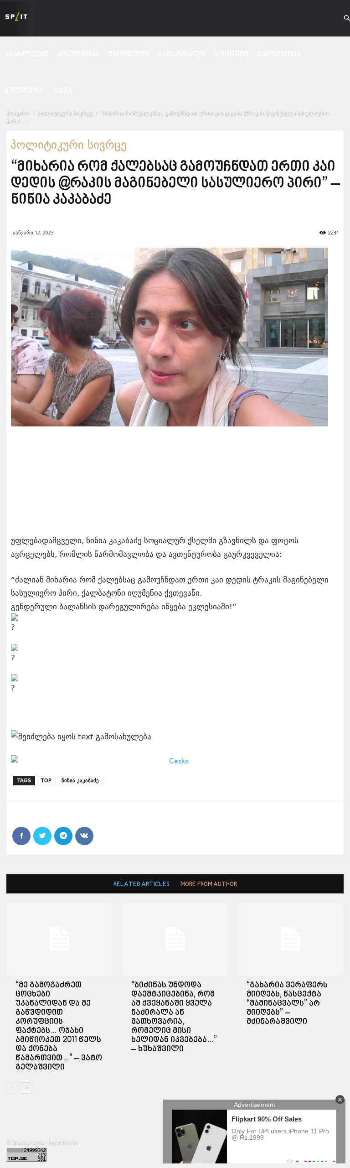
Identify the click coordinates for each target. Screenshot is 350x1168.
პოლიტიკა (78, 54)
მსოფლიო (128, 54)
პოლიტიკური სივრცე (65, 113)
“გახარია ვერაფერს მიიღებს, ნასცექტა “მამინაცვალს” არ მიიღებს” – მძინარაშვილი (287, 1004)
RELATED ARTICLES (141, 884)
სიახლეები (26, 54)
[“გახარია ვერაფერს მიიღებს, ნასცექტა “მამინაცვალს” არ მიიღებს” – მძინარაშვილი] (290, 939)
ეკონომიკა (279, 54)
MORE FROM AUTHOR (208, 884)
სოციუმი (231, 54)
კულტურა (23, 91)
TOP (46, 781)
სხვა (63, 91)
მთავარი (17, 113)
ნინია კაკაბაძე (80, 781)
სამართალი (181, 54)
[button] (339, 18)
